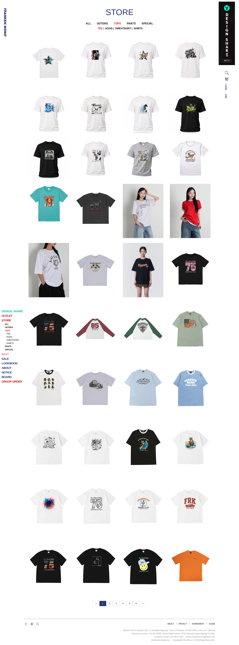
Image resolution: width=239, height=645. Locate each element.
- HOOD (8, 337)
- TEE (7, 334)
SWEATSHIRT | (123, 28)
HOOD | (109, 28)
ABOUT (170, 624)
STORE (119, 12)
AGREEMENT (198, 624)
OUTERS (9, 327)
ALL (7, 324)
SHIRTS (137, 28)
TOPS (7, 330)
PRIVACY (183, 624)
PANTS (8, 346)
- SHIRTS (9, 343)
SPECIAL (9, 350)
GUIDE (212, 624)
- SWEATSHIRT (12, 340)
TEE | (100, 28)
